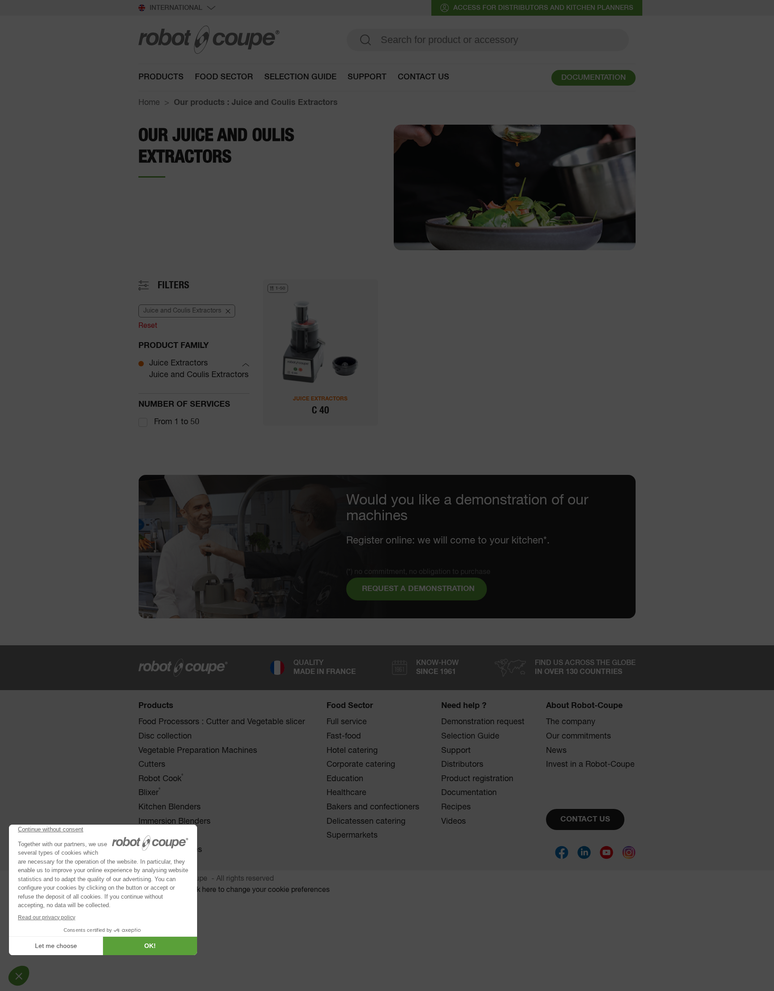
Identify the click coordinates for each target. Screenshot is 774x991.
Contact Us (423, 77)
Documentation (469, 793)
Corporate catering (361, 765)
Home (149, 103)
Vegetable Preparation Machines (197, 751)
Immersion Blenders (174, 821)
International (176, 7)
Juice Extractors (178, 363)
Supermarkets (352, 835)
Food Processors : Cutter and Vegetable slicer (221, 722)
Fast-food (344, 736)
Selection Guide (300, 77)
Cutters (151, 765)
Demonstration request (483, 722)
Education (345, 779)
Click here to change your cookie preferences (257, 890)
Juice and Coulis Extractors (199, 375)
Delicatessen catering (366, 821)
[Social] (561, 852)
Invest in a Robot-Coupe (590, 765)
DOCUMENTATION (593, 78)
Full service (347, 722)
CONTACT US (585, 819)
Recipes (456, 807)
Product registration (477, 779)
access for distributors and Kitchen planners (543, 7)
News (556, 751)
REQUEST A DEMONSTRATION (418, 589)
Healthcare (346, 793)
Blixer (149, 792)
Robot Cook (160, 778)
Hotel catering (352, 751)
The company (570, 722)
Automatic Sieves (170, 850)
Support (367, 77)
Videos (453, 821)
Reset (147, 326)
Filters (173, 285)
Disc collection (165, 736)
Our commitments (578, 736)
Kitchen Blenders (169, 807)
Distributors (462, 765)
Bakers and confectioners (373, 807)
